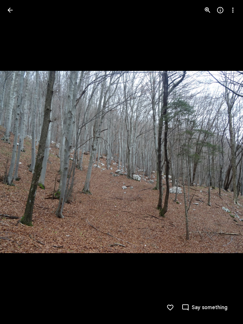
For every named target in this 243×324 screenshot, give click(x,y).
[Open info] (220, 10)
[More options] (233, 10)
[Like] (170, 307)
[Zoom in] (207, 10)
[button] (18, 162)
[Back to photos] (10, 10)
